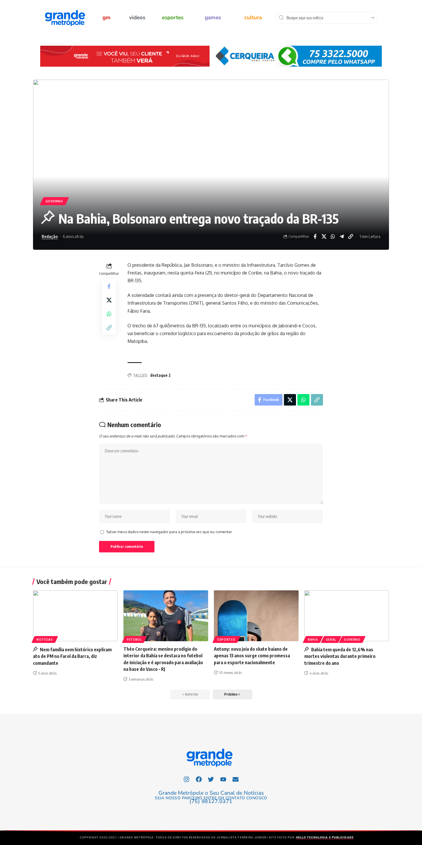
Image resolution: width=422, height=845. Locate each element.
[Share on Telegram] (342, 236)
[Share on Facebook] (315, 236)
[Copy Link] (350, 236)
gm (106, 17)
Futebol (134, 639)
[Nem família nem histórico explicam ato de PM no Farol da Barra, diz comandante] (75, 615)
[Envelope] (235, 779)
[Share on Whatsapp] (333, 236)
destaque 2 (160, 375)
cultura (253, 17)
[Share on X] (324, 236)
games (213, 17)
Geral (331, 639)
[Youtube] (223, 779)
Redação (50, 236)
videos (137, 17)
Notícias (44, 639)
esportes (172, 17)
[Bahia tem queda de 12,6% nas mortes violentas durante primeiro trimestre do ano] (346, 615)
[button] (232, 694)
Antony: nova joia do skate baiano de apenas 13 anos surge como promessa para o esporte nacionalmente (252, 655)
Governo (54, 201)
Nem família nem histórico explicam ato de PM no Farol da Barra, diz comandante (72, 656)
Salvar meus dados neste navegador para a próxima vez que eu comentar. (169, 531)
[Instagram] (186, 779)
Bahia (313, 639)
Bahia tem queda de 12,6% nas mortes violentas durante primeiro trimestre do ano (339, 656)
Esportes (226, 639)
